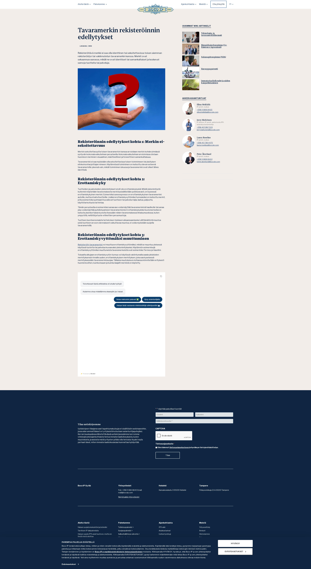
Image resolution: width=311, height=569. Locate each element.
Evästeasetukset (69, 564)
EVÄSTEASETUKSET (234, 551)
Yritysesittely (204, 527)
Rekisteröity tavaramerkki (90, 245)
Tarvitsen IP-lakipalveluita (88, 531)
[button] (84, 4)
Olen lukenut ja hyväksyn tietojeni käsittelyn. (187, 447)
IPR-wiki (162, 527)
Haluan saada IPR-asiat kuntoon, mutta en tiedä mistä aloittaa (95, 535)
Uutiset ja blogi (165, 534)
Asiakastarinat (165, 531)
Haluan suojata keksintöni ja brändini (92, 527)
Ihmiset (202, 531)
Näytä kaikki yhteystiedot (128, 497)
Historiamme (204, 534)
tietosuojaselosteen (179, 447)
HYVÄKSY (235, 543)
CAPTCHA (160, 428)
